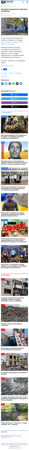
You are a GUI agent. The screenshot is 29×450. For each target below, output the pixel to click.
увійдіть (16, 436)
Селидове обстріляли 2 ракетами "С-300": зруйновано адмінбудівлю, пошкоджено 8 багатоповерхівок (14, 398)
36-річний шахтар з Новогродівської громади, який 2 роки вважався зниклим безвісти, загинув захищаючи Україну (14, 162)
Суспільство (4, 168)
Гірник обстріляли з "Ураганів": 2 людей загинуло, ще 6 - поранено (14, 423)
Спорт (3, 246)
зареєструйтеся (5, 437)
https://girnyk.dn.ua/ (14, 446)
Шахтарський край (7, 66)
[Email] (21, 83)
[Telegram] (6, 83)
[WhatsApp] (13, 83)
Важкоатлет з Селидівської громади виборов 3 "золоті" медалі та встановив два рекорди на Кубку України (14, 266)
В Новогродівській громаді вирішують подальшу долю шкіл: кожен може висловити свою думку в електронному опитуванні (13, 240)
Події (5, 69)
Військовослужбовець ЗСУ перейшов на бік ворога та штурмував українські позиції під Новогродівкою (14, 136)
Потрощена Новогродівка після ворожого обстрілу (14, 373)
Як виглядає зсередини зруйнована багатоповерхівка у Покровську (12, 348)
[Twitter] (17, 83)
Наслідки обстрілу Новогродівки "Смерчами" (11, 324)
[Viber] (9, 83)
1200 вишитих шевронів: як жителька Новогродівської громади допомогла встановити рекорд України (13, 188)
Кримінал (4, 116)
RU (23, 2)
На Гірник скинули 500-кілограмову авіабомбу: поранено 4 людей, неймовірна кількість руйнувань (12, 299)
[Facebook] (2, 83)
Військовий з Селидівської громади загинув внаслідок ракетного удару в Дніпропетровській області (13, 214)
